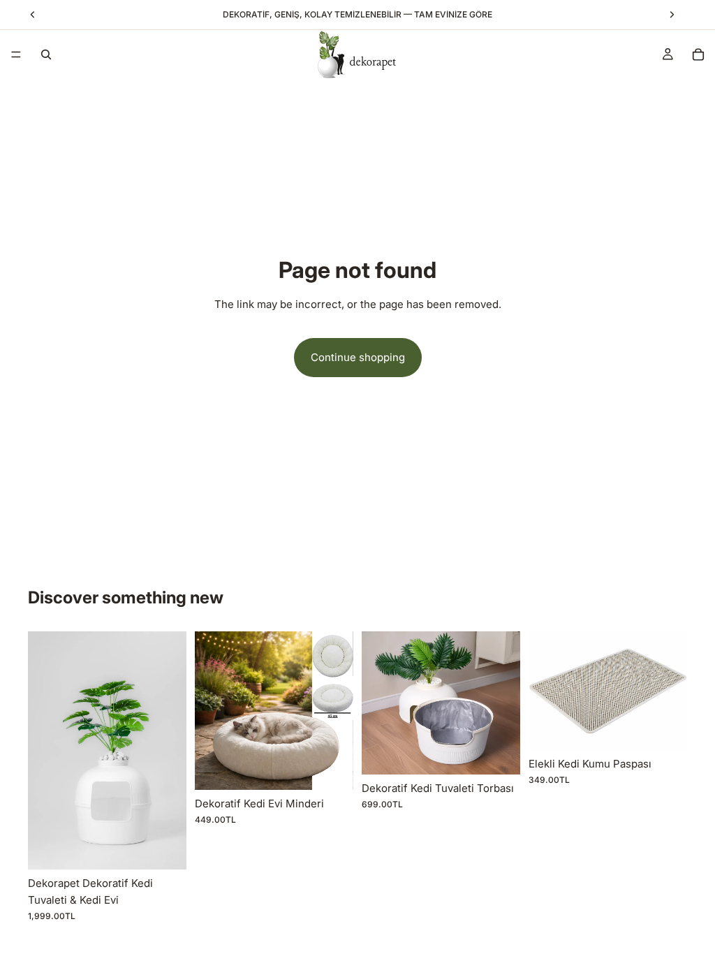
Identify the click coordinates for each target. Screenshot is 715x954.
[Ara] (46, 54)
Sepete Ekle (176, 847)
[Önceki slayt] (43, 750)
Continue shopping (358, 357)
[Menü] (16, 54)
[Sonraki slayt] (171, 750)
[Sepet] (698, 54)
